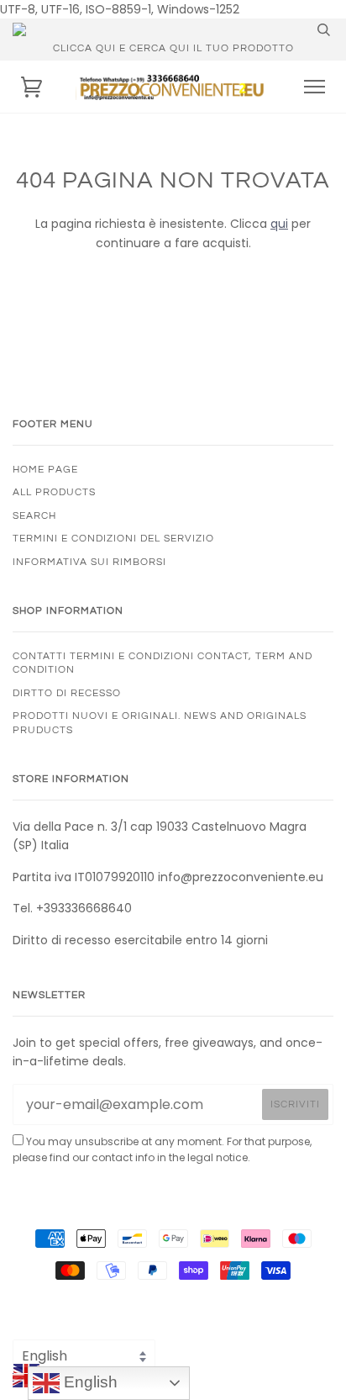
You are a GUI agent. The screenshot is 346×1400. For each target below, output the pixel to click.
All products (54, 492)
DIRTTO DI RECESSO (67, 693)
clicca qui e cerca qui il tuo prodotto (173, 48)
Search (34, 515)
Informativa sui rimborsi (89, 562)
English (89, 1382)
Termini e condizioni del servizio (113, 538)
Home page (45, 469)
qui (279, 223)
